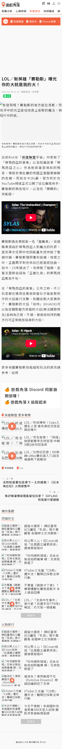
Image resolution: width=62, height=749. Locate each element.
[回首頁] (11, 5)
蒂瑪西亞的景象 (17, 162)
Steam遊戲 (49, 21)
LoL (22, 468)
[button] (58, 3)
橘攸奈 (33, 21)
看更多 (31, 615)
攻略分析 (7, 11)
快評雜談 (49, 11)
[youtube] (48, 3)
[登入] (53, 3)
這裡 (15, 372)
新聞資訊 (35, 11)
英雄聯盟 (19, 21)
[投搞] (43, 3)
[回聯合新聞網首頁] (3, 5)
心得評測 (21, 11)
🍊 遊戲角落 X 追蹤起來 (26, 402)
